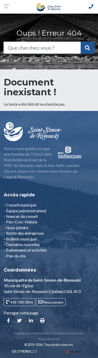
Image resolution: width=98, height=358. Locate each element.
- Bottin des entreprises (24, 233)
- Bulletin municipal (20, 238)
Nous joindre (53, 302)
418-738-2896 (21, 302)
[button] (8, 321)
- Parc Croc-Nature (20, 221)
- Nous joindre (16, 227)
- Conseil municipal (20, 204)
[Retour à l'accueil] (49, 6)
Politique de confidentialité (32, 333)
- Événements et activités (25, 250)
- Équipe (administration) (25, 210)
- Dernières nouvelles (22, 244)
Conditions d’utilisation (68, 333)
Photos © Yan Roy (49, 339)
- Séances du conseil (21, 216)
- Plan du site (15, 255)
